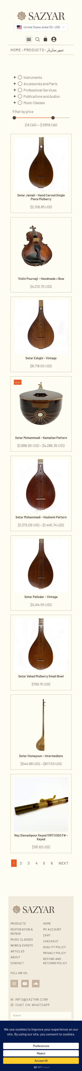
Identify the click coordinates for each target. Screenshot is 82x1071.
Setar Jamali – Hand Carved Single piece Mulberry (41, 197)
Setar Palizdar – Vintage (41, 597)
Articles (17, 951)
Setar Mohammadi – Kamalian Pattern (41, 438)
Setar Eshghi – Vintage (41, 358)
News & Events (22, 945)
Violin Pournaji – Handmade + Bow (41, 278)
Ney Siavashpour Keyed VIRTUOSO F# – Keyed (41, 837)
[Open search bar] (38, 39)
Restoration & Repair (22, 931)
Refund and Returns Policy (55, 961)
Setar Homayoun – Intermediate (41, 756)
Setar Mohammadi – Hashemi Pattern (41, 517)
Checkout (50, 941)
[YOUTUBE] (25, 983)
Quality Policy (54, 947)
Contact (17, 963)
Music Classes (22, 939)
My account (52, 929)
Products (34, 50)
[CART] (45, 39)
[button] (28, 39)
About (15, 957)
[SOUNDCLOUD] (36, 983)
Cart (47, 935)
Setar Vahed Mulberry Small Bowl (41, 676)
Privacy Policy (54, 953)
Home (16, 50)
